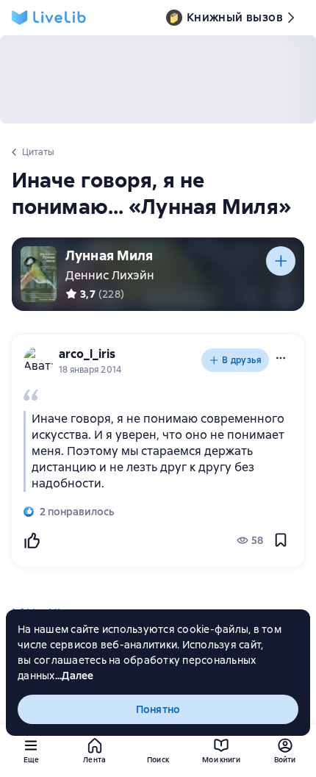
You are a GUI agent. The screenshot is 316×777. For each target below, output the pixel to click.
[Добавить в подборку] (280, 261)
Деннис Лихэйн (109, 275)
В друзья (242, 360)
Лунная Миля (109, 255)
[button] (280, 358)
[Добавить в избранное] (280, 540)
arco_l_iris (87, 354)
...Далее (74, 675)
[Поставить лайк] (31, 540)
